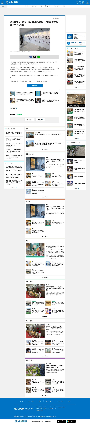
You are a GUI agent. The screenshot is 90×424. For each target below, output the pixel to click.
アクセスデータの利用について (43, 408)
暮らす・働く (48, 6)
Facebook (77, 2)
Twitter (80, 2)
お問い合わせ (53, 408)
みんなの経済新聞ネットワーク (20, 421)
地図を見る (34, 85)
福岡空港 (13, 108)
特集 (64, 6)
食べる (26, 6)
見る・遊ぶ (34, 6)
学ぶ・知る (56, 6)
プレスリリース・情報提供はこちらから (58, 407)
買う (41, 6)
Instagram (83, 2)
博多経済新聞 (12, 2)
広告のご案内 (39, 410)
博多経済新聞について (41, 407)
